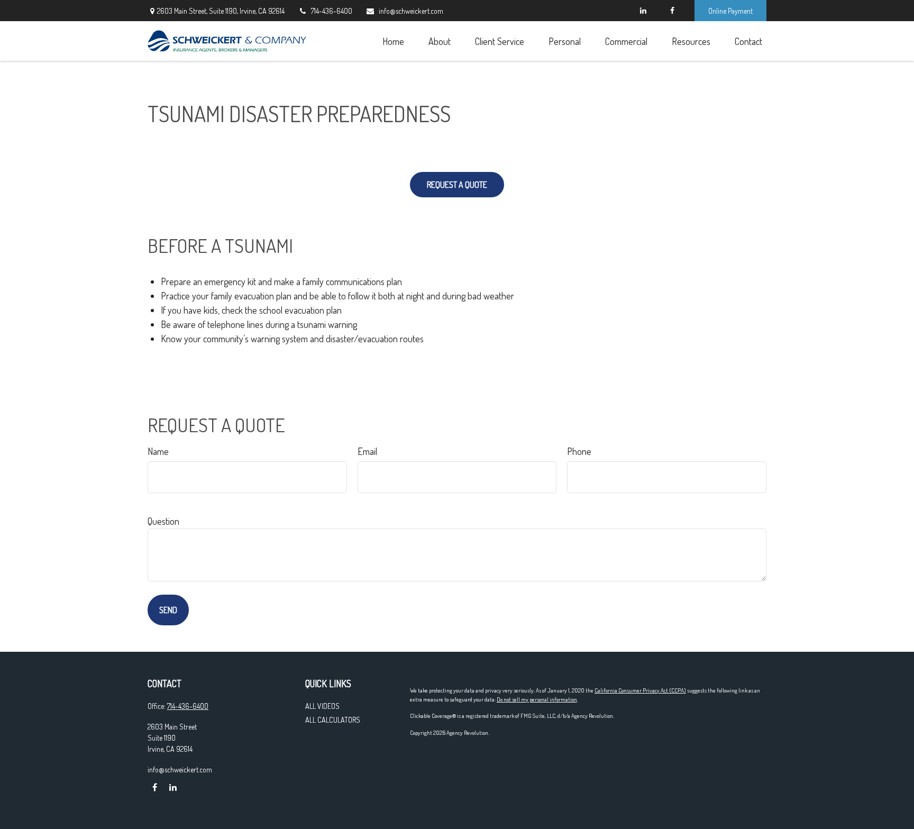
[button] (393, 41)
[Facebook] (672, 10)
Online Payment (730, 10)
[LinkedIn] (643, 10)
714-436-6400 (331, 10)
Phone (579, 451)
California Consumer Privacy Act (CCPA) (640, 690)
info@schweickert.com (411, 10)
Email (367, 451)
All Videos (322, 706)
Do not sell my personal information (537, 699)
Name (158, 451)
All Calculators (332, 719)
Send (168, 610)
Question (163, 521)
